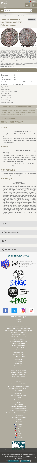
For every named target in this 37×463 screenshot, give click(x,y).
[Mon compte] (34, 7)
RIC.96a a (4, 122)
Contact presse (18, 400)
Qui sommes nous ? (18, 393)
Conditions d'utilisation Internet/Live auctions (18, 413)
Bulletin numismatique (18, 345)
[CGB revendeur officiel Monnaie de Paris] (18, 292)
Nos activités (18, 397)
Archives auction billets (18, 334)
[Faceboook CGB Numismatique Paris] (5, 310)
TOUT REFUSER (25, 461)
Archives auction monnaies (18, 332)
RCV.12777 (19, 122)
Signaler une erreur (11, 224)
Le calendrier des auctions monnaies (18, 386)
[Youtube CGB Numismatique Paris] (31, 310)
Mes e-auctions (18, 366)
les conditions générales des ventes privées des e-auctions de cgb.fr (18, 55)
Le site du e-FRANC (18, 347)
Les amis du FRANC (18, 352)
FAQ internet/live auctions (18, 406)
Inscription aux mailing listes (18, 372)
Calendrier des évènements (18, 337)
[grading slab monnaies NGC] (18, 283)
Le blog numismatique (18, 343)
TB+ (18, 70)
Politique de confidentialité (18, 417)
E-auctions (19, 321)
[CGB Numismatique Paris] (4, 7)
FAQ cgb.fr (18, 402)
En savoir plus (18, 458)
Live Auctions (18, 324)
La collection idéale (18, 350)
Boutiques (18, 319)
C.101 (12, 122)
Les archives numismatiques (18, 341)
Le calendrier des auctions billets (18, 388)
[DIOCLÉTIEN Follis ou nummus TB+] (18, 46)
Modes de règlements (18, 376)
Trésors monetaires (18, 339)
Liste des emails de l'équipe (18, 395)
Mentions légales (18, 415)
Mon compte (18, 361)
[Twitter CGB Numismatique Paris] (14, 310)
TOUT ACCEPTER (13, 461)
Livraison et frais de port (18, 374)
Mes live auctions (18, 368)
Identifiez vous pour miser (22, 50)
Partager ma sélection (12, 232)
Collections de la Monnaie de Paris (18, 326)
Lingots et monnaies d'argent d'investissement (18, 330)
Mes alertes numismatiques (18, 370)
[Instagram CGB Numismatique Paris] (23, 310)
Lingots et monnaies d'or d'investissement (18, 328)
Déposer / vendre (10, 249)
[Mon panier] (27, 7)
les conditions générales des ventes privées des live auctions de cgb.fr (18, 56)
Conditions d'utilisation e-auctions (18, 410)
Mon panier (18, 363)
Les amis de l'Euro (18, 354)
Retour (32, 19)
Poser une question (11, 241)
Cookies (18, 419)
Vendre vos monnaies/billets (18, 384)
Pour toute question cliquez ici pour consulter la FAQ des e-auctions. (18, 64)
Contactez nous (18, 359)
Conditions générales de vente (18, 408)
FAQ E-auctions (18, 404)
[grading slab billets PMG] (18, 301)
